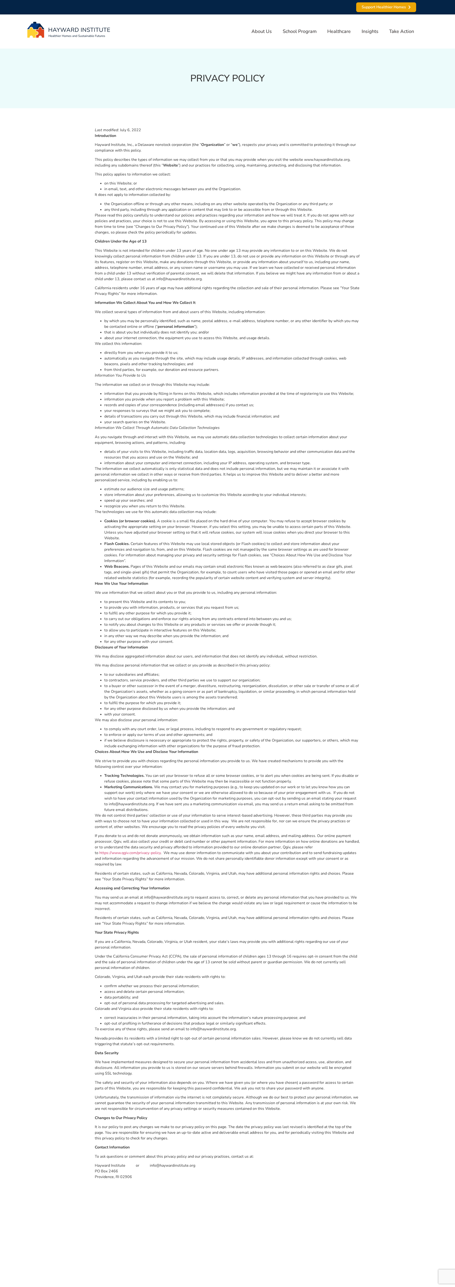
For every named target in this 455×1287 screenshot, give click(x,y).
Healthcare (339, 31)
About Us (261, 31)
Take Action (401, 31)
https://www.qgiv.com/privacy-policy (130, 852)
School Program (300, 31)
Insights (370, 31)
